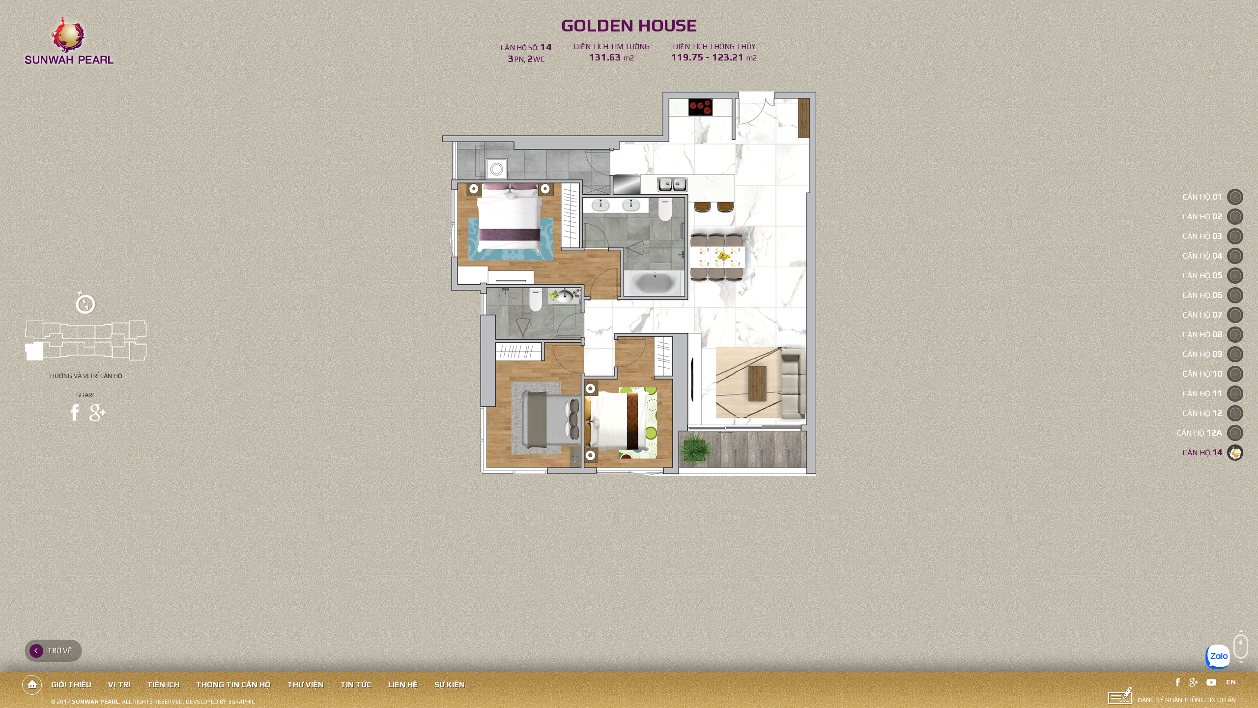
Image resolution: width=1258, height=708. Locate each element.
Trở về (59, 651)
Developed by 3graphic (220, 701)
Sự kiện (449, 684)
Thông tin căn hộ (233, 684)
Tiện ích (163, 684)
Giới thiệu (71, 684)
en (1231, 682)
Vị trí (119, 684)
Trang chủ (32, 685)
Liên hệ (403, 684)
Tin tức (356, 684)
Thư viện (305, 684)
